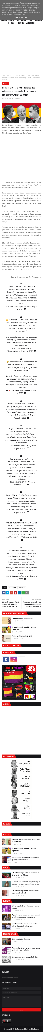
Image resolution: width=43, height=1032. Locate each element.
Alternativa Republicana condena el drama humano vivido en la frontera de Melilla (26, 949)
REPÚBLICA (10, 76)
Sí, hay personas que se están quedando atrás (25, 957)
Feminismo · (21, 22)
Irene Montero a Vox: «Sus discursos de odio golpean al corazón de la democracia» (24, 925)
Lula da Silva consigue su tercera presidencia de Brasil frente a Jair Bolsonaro (25, 874)
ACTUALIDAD (12, 588)
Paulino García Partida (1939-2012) (22, 636)
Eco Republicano (9, 98)
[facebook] (6, 659)
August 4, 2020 (27, 351)
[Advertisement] (21, 50)
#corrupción (18, 322)
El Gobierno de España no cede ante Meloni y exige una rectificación (26, 840)
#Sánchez (13, 319)
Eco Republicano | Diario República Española (27, 1029)
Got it (27, 18)
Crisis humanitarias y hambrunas (21, 939)
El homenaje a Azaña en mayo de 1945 (22, 618)
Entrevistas (30, 22)
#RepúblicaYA (21, 442)
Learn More (18, 18)
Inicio (4, 76)
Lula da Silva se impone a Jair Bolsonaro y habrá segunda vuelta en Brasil (25, 892)
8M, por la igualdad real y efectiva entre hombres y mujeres (26, 907)
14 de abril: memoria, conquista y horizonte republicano (24, 628)
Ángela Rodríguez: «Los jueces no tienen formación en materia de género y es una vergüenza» (26, 916)
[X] (21, 659)
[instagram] (13, 659)
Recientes (6, 834)
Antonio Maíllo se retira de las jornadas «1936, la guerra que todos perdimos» (25, 858)
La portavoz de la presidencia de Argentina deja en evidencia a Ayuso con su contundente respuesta (26, 883)
